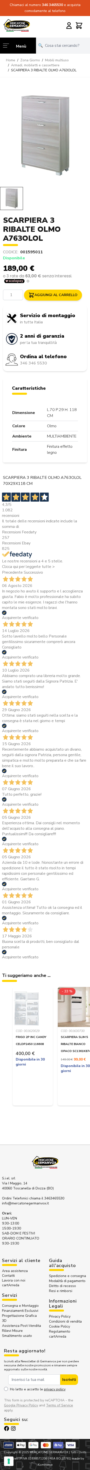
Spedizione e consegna (67, 1276)
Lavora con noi (13, 1280)
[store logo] (16, 25)
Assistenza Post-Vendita (21, 1325)
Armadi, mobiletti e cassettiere (35, 65)
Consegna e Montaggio (20, 1305)
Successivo (33, 572)
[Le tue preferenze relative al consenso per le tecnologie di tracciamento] (9, 1461)
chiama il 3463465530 (46, 1198)
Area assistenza (15, 1271)
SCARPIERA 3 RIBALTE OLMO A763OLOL (43, 70)
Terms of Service (59, 1405)
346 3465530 (53, 5)
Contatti (8, 1275)
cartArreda (10, 1285)
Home (10, 60)
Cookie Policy (59, 1326)
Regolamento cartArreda (59, 1334)
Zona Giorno (30, 60)
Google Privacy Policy (21, 1405)
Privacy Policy (59, 1316)
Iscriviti (69, 1379)
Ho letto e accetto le (38, 1389)
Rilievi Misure (12, 1330)
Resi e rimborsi (60, 1291)
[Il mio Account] (69, 26)
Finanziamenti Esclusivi (20, 1310)
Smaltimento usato (17, 1335)
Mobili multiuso (57, 60)
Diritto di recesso (62, 1286)
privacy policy (55, 1389)
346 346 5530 (33, 363)
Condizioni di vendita (65, 1321)
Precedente (12, 572)
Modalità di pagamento (67, 1281)
